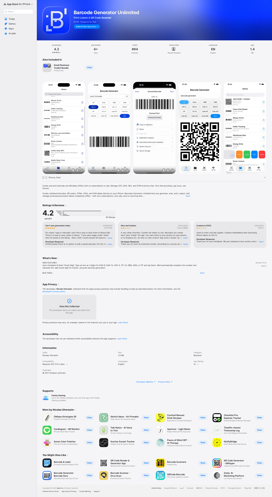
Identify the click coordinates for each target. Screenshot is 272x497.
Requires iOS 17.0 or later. (53, 364)
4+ (195, 364)
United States (156, 488)
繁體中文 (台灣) (259, 488)
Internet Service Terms (50, 491)
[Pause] (73, 170)
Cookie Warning (85, 491)
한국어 (223, 488)
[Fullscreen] (81, 170)
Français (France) (211, 488)
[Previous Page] (40, 127)
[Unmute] (77, 170)
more (188, 196)
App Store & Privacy (69, 491)
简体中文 (199, 488)
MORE (110, 238)
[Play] (118, 170)
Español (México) (170, 488)
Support (97, 491)
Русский (190, 488)
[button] (18, 19)
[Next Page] (269, 127)
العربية (182, 488)
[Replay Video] (46, 170)
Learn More (123, 322)
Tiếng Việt (247, 488)
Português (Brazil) (234, 488)
